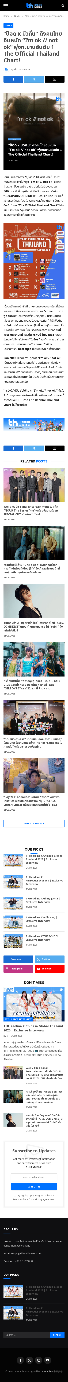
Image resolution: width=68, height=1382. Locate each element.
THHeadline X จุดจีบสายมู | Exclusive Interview (41, 919)
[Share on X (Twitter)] (34, 79)
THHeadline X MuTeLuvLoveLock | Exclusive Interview (44, 880)
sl (15, 69)
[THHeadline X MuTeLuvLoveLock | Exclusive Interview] (13, 881)
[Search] (63, 6)
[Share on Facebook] (13, 79)
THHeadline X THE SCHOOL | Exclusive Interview (43, 938)
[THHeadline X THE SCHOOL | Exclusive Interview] (13, 941)
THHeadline (46, 1371)
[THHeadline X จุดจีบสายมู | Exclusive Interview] (13, 922)
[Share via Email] (55, 79)
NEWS (8, 25)
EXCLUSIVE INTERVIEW (18, 1019)
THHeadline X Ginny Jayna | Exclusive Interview (43, 900)
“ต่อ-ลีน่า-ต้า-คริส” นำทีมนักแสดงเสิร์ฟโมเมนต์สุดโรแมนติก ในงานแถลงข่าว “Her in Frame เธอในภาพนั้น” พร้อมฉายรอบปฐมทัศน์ (32, 743)
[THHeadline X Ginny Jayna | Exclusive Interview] (13, 903)
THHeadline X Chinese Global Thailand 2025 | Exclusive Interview (44, 859)
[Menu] (5, 6)
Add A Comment (34, 823)
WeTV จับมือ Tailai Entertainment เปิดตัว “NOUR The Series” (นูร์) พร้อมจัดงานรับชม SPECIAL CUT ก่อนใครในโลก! (30, 511)
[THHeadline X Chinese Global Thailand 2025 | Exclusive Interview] (13, 860)
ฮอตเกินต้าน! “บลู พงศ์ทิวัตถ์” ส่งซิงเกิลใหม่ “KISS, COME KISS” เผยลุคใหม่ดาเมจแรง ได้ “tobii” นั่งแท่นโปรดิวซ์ (33, 627)
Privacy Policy (35, 1199)
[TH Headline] (34, 5)
